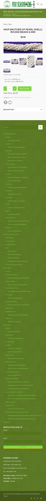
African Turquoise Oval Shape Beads (18, 368)
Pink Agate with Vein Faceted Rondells (18, 305)
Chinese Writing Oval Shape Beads (17, 284)
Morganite (9, 174)
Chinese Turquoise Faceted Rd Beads (18, 221)
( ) (31, 4)
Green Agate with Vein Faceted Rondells (19, 291)
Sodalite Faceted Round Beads (16, 147)
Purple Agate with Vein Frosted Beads (18, 382)
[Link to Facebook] (34, 498)
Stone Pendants (10, 238)
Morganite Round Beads (15, 181)
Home (5, 24)
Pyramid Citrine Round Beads (16, 409)
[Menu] (41, 4)
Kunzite (8, 137)
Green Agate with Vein (12, 288)
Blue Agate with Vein (11, 274)
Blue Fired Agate (10, 402)
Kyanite (8, 211)
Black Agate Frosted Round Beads (17, 154)
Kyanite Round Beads (14, 214)
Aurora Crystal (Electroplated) (14, 392)
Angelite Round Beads (14, 331)
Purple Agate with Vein (12, 378)
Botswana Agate (10, 164)
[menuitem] (37, 4)
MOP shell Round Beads (24, 97)
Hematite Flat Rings (13, 258)
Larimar (8, 271)
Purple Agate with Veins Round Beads (18, 388)
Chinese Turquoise (11, 217)
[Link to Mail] (41, 498)
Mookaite (8, 345)
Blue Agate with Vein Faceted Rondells (19, 278)
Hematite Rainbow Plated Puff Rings (18, 261)
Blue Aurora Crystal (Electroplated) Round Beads (22, 398)
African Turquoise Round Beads (17, 365)
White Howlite (10, 355)
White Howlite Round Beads (16, 358)
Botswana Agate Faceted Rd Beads (17, 167)
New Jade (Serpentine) (12, 372)
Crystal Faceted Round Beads (16, 207)
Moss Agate (9, 294)
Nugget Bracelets (11, 244)
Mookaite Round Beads (14, 348)
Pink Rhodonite (10, 341)
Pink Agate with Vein (11, 301)
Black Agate (9, 150)
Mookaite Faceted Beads (15, 352)
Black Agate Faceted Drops (15, 160)
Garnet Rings (11, 251)
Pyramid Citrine (10, 405)
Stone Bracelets (10, 241)
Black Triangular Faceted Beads (17, 157)
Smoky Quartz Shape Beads (15, 338)
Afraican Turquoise (11, 362)
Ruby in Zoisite (10, 308)
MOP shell (13, 97)
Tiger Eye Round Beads (14, 321)
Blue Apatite (9, 197)
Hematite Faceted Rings (14, 254)
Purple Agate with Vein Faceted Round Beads (20, 385)
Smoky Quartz (10, 335)
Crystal (8, 204)
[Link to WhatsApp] (37, 498)
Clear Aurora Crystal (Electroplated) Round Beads (22, 395)
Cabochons (6, 422)
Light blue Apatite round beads (16, 201)
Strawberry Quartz (11, 311)
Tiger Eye (8, 318)
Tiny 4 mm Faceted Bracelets (14, 264)
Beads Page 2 (7, 325)
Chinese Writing (10, 281)
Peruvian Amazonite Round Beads (17, 187)
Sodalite (8, 144)
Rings (7, 248)
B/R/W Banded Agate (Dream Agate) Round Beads (22, 419)
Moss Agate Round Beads (15, 298)
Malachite (8, 191)
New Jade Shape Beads (14, 375)
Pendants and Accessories (11, 234)
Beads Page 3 (7, 268)
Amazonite (9, 184)
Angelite (8, 328)
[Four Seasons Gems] (19, 4)
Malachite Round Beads (14, 194)
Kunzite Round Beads (14, 140)
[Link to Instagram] (31, 498)
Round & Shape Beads (9, 134)
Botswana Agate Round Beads (16, 171)
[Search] (37, 4)
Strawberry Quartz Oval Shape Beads (18, 315)
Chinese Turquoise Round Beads (17, 224)
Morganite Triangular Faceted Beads (18, 177)
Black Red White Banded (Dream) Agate (17, 412)
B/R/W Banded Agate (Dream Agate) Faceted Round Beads (24, 415)
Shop (10, 24)
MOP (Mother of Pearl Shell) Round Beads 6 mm (22, 12)
